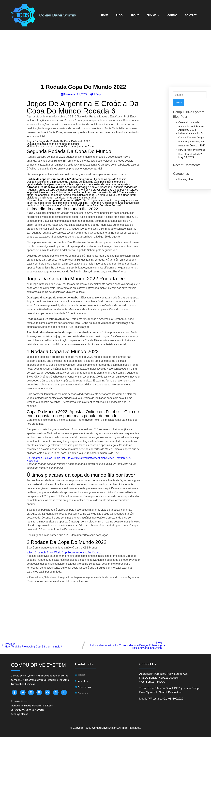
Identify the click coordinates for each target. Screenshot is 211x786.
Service (151, 15)
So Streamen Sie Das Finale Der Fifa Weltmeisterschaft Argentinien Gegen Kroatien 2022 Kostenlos (79, 459)
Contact (191, 15)
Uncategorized (186, 179)
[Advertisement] (105, 58)
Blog (119, 15)
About (135, 15)
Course (172, 15)
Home (104, 15)
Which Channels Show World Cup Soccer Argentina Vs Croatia (64, 552)
